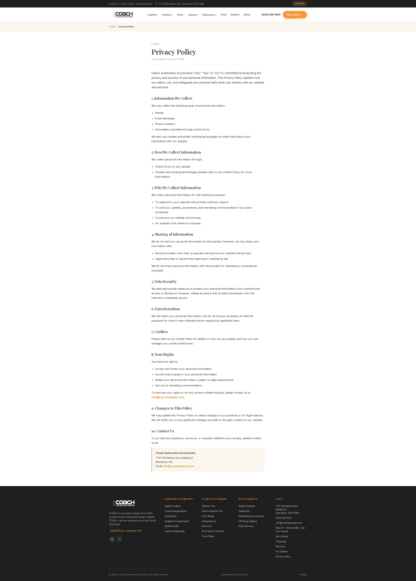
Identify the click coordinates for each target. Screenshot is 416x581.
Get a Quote (282, 536)
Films (180, 14)
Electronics (209, 14)
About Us (280, 546)
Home (112, 26)
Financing (281, 541)
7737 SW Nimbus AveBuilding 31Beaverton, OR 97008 (287, 509)
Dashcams (244, 511)
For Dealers (282, 551)
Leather (152, 14)
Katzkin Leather (173, 506)
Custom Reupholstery (176, 511)
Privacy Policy (283, 556)
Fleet (224, 14)
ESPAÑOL (300, 3)
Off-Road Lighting (248, 521)
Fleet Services (246, 526)
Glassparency (209, 521)
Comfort (166, 14)
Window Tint (208, 506)
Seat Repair (171, 516)
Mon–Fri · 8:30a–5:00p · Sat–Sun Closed (291, 530)
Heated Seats (172, 526)
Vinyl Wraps (208, 516)
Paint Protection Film (212, 511)
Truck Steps (208, 536)
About (247, 14)
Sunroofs (207, 526)
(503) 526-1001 (284, 518)
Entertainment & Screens (251, 516)
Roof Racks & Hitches (213, 531)
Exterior (192, 14)
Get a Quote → (294, 14)
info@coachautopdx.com (167, 397)
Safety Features (247, 506)
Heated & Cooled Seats (177, 521)
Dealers (235, 14)
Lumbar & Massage (175, 531)
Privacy (303, 574)
